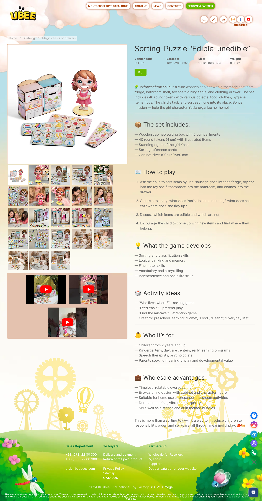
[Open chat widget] (253, 492)
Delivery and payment (119, 454)
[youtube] (248, 19)
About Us (141, 5)
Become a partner (200, 5)
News (157, 5)
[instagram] (233, 19)
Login (156, 459)
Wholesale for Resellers (165, 454)
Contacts (174, 5)
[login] (214, 19)
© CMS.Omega (161, 487)
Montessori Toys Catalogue (108, 5)
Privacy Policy (113, 468)
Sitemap (109, 473)
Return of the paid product (122, 459)
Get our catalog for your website (172, 468)
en (223, 19)
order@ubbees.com (80, 468)
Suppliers (155, 464)
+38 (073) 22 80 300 (81, 454)
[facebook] (240, 19)
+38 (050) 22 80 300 (81, 459)
